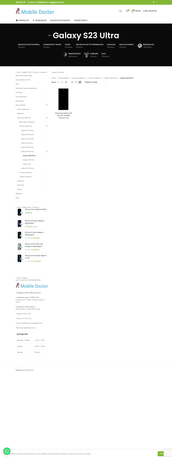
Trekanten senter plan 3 (25, 307)
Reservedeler (21, 105)
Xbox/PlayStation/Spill (24, 75)
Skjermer (20, 181)
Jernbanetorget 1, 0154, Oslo (27, 297)
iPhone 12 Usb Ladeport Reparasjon (34, 233)
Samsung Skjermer (24, 118)
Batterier (20, 185)
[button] (6, 451)
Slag (17, 198)
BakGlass (20, 113)
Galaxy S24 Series (27, 147)
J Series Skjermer (25, 177)
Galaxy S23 (27, 164)
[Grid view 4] (80, 82)
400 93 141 (27, 314)
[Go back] (50, 35)
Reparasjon (20, 101)
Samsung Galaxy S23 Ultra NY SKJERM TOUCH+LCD (63, 115)
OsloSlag (19, 92)
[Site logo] (35, 11)
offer (17, 84)
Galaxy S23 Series (27, 151)
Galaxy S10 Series (27, 139)
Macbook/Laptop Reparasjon (26, 88)
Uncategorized (21, 97)
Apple (19, 189)
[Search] (120, 11)
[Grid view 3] (76, 82)
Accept (163, 454)
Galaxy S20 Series (27, 134)
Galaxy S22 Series (27, 168)
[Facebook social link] (153, 2)
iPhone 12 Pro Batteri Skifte (36, 209)
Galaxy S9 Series (27, 143)
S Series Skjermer (25, 126)
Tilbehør (19, 193)
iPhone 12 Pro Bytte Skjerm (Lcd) (35, 257)
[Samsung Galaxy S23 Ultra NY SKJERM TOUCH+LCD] (63, 99)
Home (54, 78)
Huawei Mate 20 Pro (23, 80)
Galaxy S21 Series (27, 130)
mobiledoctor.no (30, 328)
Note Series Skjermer (27, 122)
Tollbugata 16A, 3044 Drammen (28, 293)
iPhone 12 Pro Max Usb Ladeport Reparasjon (34, 245)
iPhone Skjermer (23, 109)
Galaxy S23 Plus (28, 160)
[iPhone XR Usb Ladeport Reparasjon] (19, 224)
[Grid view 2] (72, 82)
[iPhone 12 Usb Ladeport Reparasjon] (19, 235)
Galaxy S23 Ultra (29, 155)
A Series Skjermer (25, 172)
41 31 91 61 (27, 318)
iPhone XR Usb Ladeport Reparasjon (34, 222)
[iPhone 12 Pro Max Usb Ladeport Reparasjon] (19, 247)
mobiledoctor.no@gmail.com (49, 2)
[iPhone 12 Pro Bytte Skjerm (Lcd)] (19, 258)
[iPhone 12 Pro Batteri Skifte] (19, 212)
